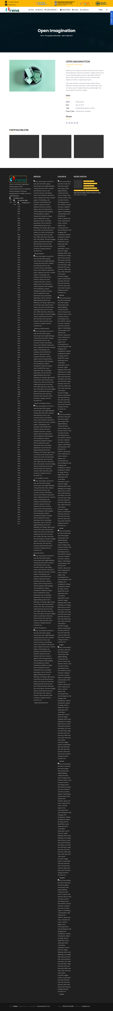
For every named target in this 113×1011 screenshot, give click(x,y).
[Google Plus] (72, 123)
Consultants (52, 150)
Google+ (61, 644)
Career (76, 9)
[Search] (107, 9)
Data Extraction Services (90, 188)
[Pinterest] (77, 123)
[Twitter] (69, 123)
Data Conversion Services (90, 183)
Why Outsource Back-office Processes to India (87, 193)
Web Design (57, 36)
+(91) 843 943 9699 (68, 1006)
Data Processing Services (92, 190)
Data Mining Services (79, 190)
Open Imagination (24, 143)
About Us (40, 9)
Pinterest (61, 761)
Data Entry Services (89, 185)
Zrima (15, 1006)
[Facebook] (67, 123)
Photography (49, 36)
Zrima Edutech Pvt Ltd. (43, 1006)
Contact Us (85, 9)
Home (32, 9)
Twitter (61, 412)
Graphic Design (20, 150)
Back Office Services (89, 181)
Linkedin (61, 528)
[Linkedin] (75, 123)
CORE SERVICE (51, 9)
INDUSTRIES (66, 9)
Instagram (62, 877)
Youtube (61, 994)
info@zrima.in (86, 1006)
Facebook (61, 295)
